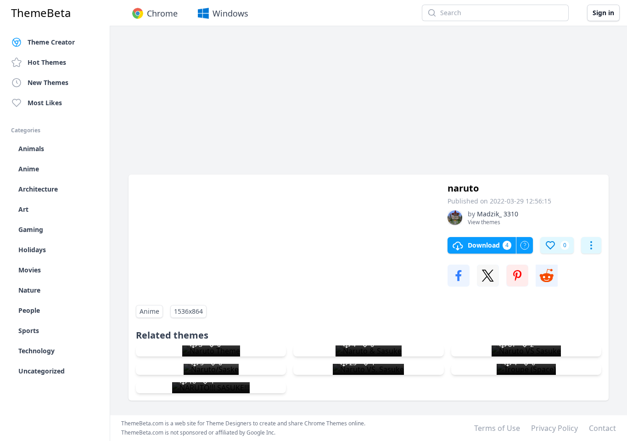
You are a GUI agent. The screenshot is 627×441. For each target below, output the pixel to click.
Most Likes (45, 102)
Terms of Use (497, 428)
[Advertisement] (369, 104)
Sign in (603, 12)
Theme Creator (51, 42)
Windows (230, 13)
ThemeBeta (41, 13)
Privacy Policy (554, 428)
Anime (149, 311)
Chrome (162, 13)
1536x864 (188, 311)
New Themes (48, 82)
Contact (602, 428)
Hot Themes (47, 62)
